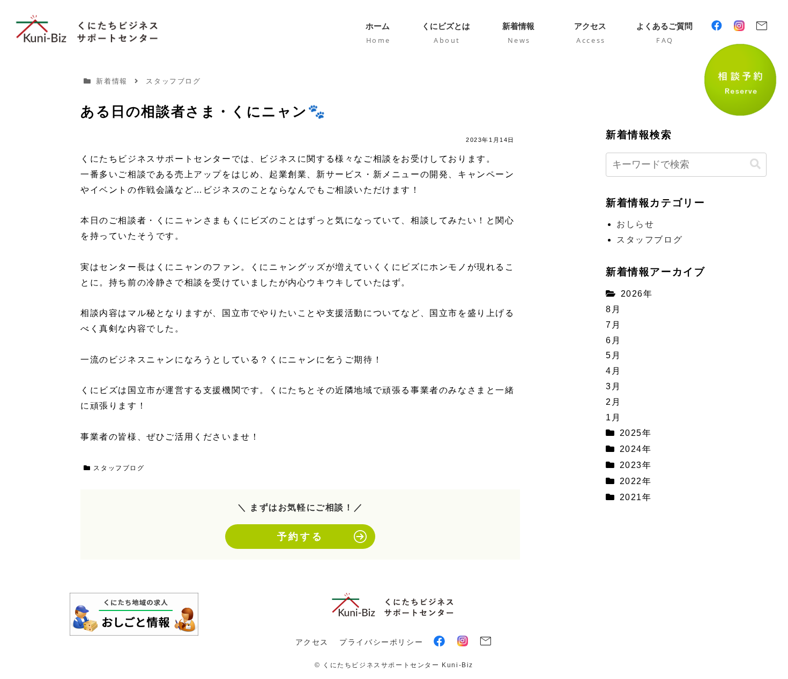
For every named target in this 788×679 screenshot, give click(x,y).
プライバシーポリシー (381, 642)
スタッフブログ (118, 468)
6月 (613, 340)
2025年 (636, 432)
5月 (613, 355)
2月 (613, 401)
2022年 (636, 481)
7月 (613, 324)
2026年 (637, 293)
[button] (755, 164)
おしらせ (635, 224)
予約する (300, 536)
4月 (613, 370)
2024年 (636, 449)
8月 (613, 309)
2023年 (636, 465)
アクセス (312, 642)
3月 (613, 386)
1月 (613, 417)
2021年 (636, 497)
